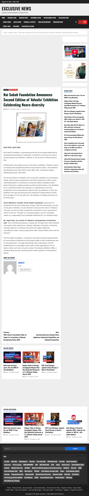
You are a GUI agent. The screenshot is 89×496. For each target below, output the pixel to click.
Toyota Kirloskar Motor (46, 477)
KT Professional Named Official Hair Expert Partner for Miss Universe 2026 (74, 137)
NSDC (21, 471)
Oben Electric (28, 471)
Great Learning (17, 465)
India (52, 465)
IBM (36, 465)
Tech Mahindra (28, 477)
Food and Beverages (44, 22)
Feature (6, 90)
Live (85, 22)
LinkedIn (6, 468)
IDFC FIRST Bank (44, 465)
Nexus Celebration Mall (10, 471)
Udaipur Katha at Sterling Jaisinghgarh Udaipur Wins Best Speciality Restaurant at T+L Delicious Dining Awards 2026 (31, 369)
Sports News (7, 22)
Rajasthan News (64, 18)
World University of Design (11, 481)
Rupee (62, 471)
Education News (58, 22)
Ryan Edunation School (72, 471)
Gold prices (7, 465)
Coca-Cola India (41, 461)
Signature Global (57, 474)
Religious (16, 26)
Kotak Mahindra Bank (78, 465)
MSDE (79, 468)
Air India (6, 461)
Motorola (73, 468)
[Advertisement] (31, 49)
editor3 (7, 109)
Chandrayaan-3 (23, 461)
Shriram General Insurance (43, 474)
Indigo (58, 465)
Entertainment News (50, 18)
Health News (17, 22)
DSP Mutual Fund (52, 461)
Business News (23, 18)
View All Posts (25, 270)
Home (3, 18)
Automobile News (36, 18)
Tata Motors (75, 474)
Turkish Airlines (59, 477)
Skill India (67, 474)
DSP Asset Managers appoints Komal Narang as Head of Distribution (50, 367)
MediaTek (27, 468)
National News (12, 18)
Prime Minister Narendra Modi (49, 471)
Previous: (15, 336)
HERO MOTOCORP (28, 465)
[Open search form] (76, 22)
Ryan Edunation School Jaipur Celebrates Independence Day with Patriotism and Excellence (74, 169)
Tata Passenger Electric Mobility (13, 477)
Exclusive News (16, 8)
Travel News (7, 26)
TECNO (36, 477)
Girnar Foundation (72, 461)
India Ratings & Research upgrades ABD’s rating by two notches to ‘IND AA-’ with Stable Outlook (74, 119)
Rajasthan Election (28, 26)
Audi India (14, 461)
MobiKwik (66, 468)
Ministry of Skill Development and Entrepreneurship (46, 468)
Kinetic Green (66, 465)
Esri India (61, 461)
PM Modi (36, 471)
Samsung (6, 474)
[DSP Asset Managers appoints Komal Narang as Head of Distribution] (55, 419)
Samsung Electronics (17, 474)
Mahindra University (17, 468)
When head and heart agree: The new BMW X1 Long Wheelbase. (10, 367)
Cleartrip (32, 461)
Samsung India (29, 474)
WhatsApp (69, 477)
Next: (46, 336)
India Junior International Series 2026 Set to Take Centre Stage (73, 154)
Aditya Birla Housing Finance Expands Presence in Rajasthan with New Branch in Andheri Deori (74, 161)
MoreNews (50, 494)
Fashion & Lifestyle (30, 22)
